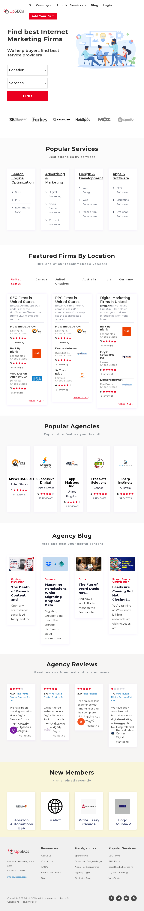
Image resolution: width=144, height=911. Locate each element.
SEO (18, 191)
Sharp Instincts (125, 480)
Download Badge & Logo (88, 861)
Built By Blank (15, 350)
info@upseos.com (17, 876)
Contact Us (47, 861)
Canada (99, 488)
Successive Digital (45, 480)
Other (82, 579)
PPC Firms (114, 861)
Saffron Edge (60, 372)
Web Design (115, 878)
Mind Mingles (90, 693)
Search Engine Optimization (121, 580)
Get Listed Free (83, 878)
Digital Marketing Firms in (115, 300)
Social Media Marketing (55, 208)
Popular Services (70, 5)
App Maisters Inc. (72, 482)
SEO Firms (114, 855)
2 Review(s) (62, 364)
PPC (17, 199)
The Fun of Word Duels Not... (89, 589)
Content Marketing (17, 580)
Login (107, 5)
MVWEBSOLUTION (23, 326)
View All (35, 400)
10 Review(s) (17, 342)
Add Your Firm (43, 16)
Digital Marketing (118, 872)
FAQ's (44, 866)
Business (50, 579)
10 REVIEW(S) (19, 494)
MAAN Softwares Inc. (107, 355)
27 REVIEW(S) (45, 498)
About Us (46, 855)
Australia (125, 488)
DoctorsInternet (66, 348)
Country (43, 5)
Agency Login (82, 872)
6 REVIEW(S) (72, 506)
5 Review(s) (17, 367)
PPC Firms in (66, 298)
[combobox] (27, 70)
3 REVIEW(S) (125, 498)
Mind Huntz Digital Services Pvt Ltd (20, 697)
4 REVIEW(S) (99, 498)
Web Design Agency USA (18, 375)
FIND (27, 96)
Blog (94, 5)
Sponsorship (81, 855)
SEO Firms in (21, 298)
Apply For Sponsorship (87, 866)
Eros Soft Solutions (98, 480)
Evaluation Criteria (51, 872)
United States (19, 484)
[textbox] (27, 70)
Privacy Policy (29, 901)
